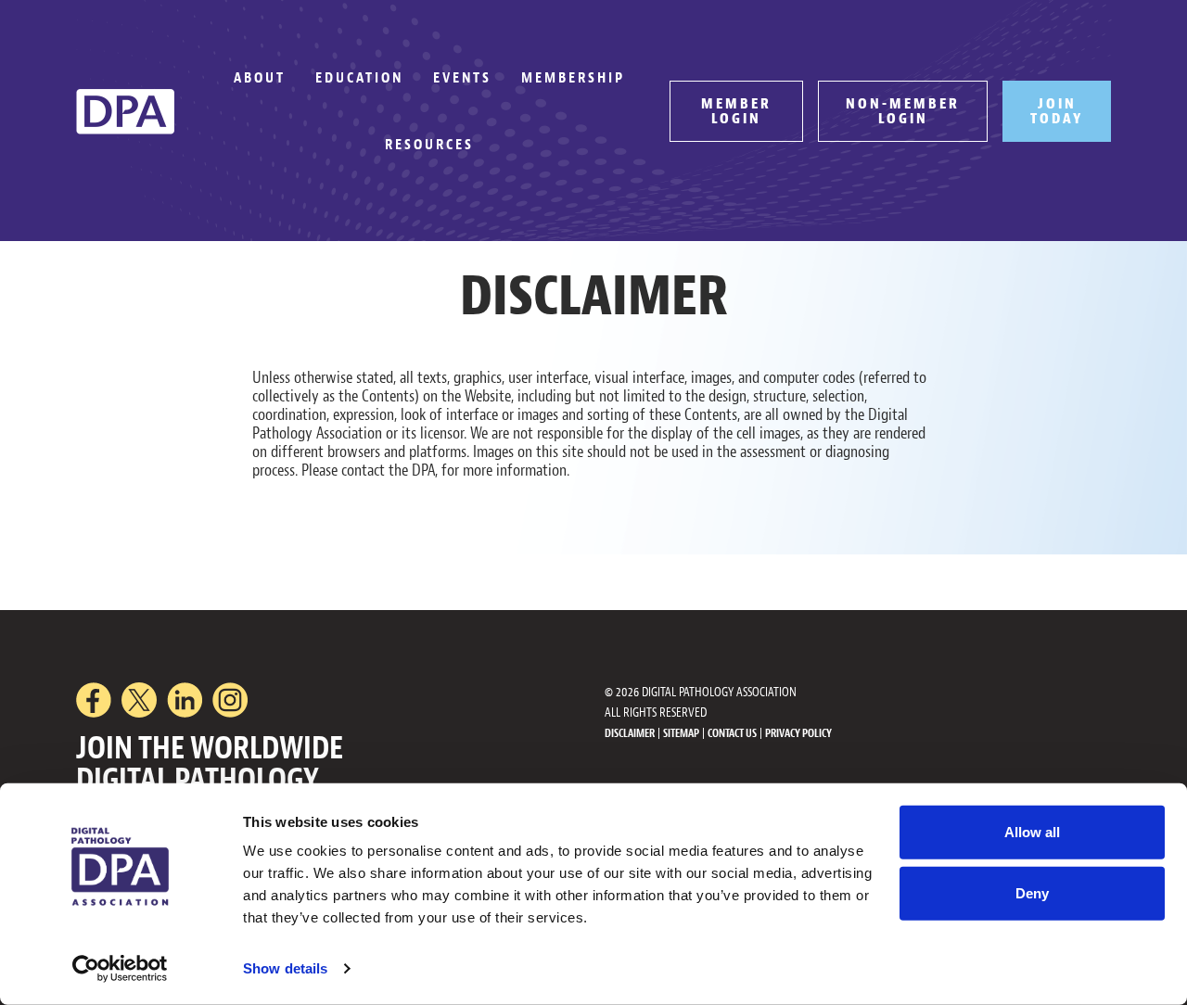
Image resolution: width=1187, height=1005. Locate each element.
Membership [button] (573, 78)
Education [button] (359, 78)
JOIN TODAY (1056, 111)
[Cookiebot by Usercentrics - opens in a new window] (120, 969)
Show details (285, 968)
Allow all (1032, 832)
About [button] (260, 78)
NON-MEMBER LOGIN (903, 111)
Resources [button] (429, 144)
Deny (1032, 892)
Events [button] (462, 78)
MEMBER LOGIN (736, 111)
